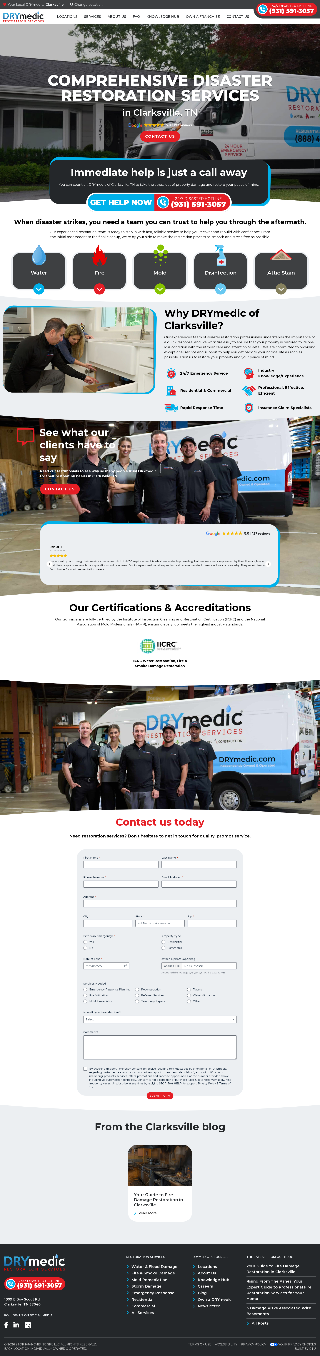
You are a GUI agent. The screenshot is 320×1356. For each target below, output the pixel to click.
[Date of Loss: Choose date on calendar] (126, 966)
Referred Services (152, 995)
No (91, 948)
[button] (268, 564)
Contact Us (237, 17)
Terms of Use (199, 1344)
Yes (91, 942)
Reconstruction (151, 989)
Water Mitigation (204, 995)
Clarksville (55, 5)
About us (117, 17)
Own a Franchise (203, 17)
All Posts (260, 1323)
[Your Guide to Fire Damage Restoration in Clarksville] (160, 1183)
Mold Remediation (101, 1001)
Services (92, 17)
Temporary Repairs (153, 1001)
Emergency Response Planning (110, 989)
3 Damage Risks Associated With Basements (278, 1311)
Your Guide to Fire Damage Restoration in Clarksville (273, 1269)
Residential (174, 942)
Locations (67, 17)
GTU (312, 1348)
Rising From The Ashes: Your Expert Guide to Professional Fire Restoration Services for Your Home (278, 1290)
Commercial (175, 948)
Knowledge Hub (163, 17)
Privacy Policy (207, 1083)
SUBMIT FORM (160, 1095)
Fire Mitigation (98, 995)
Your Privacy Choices (297, 1344)
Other (197, 1001)
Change (88, 5)
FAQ (136, 17)
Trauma (198, 989)
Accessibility (226, 1344)
